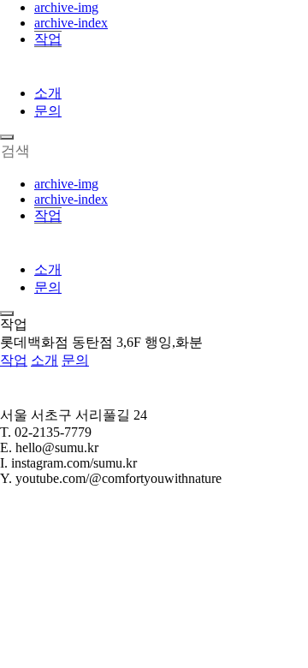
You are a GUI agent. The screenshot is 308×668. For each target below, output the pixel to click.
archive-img (66, 7)
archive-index (71, 22)
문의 (48, 111)
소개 (48, 93)
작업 (48, 39)
